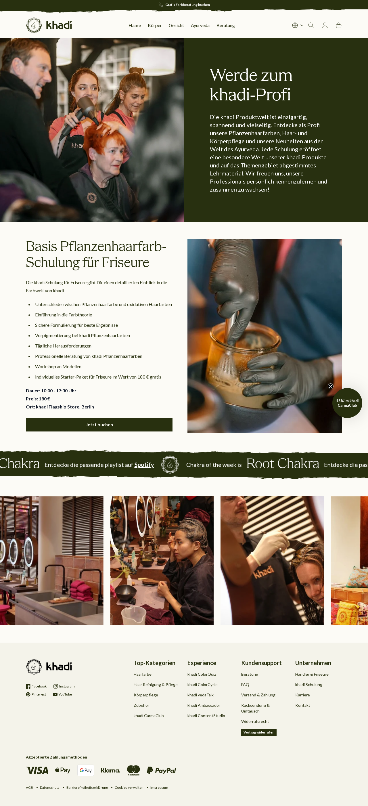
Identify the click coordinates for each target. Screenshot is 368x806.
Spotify (81, 464)
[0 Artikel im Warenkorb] (339, 25)
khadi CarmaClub (149, 715)
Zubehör (141, 705)
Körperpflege (146, 694)
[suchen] (311, 25)
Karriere (302, 694)
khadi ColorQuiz (201, 674)
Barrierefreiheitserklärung (87, 787)
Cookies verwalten (129, 787)
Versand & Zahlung (258, 694)
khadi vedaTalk (200, 694)
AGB (29, 787)
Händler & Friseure (312, 674)
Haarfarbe (143, 674)
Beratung (249, 674)
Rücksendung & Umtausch (255, 708)
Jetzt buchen (99, 424)
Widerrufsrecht (255, 721)
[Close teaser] (331, 386)
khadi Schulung (308, 684)
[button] (347, 403)
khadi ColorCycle (202, 684)
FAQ (245, 684)
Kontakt (302, 705)
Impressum (159, 787)
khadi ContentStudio (206, 715)
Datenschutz (50, 787)
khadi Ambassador (203, 705)
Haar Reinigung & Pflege (156, 684)
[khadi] (49, 25)
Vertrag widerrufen (259, 732)
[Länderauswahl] (298, 25)
